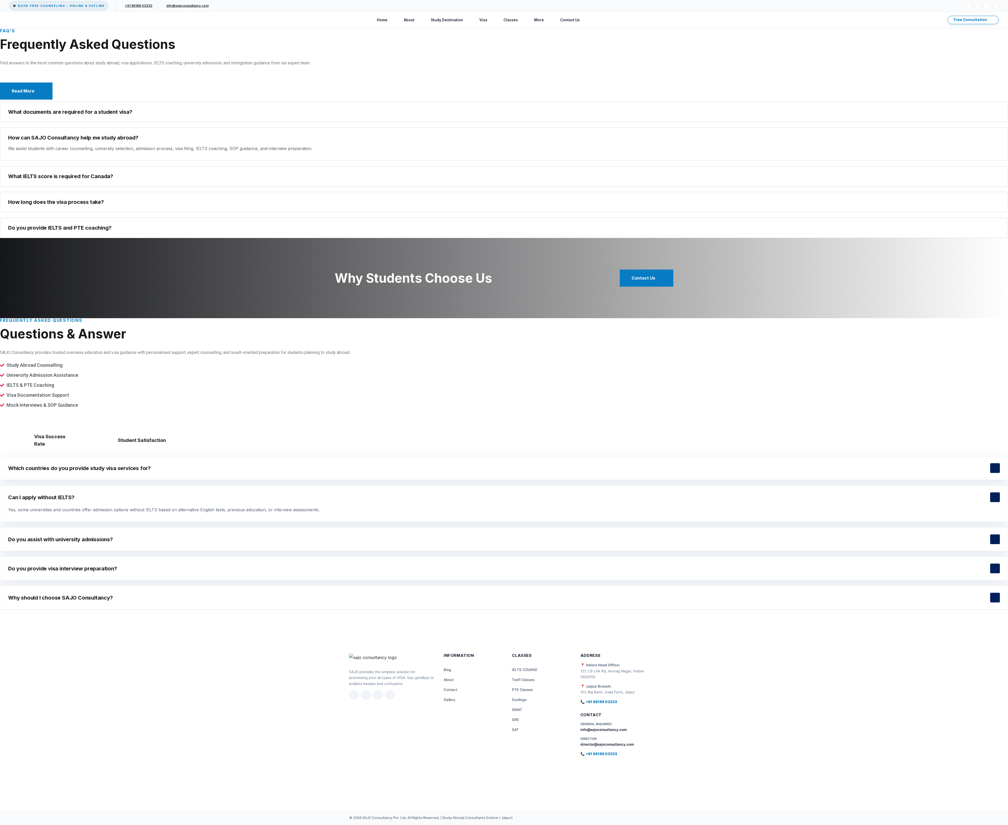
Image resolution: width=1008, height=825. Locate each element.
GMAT (517, 710)
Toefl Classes (523, 680)
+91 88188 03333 (138, 6)
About (409, 20)
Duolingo (519, 700)
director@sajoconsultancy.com (607, 744)
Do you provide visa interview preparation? (62, 568)
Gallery (449, 700)
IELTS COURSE (524, 670)
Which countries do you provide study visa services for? (79, 468)
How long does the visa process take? (56, 202)
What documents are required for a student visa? (70, 112)
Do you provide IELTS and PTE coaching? (59, 228)
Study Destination (447, 20)
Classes (510, 20)
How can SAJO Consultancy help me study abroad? (73, 138)
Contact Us (570, 20)
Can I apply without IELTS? (41, 497)
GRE (515, 720)
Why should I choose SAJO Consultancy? (60, 598)
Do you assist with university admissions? (60, 539)
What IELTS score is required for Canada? (60, 176)
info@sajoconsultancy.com (187, 6)
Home (382, 20)
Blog (447, 670)
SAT (515, 730)
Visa (483, 20)
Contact (450, 690)
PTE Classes (522, 690)
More (539, 20)
